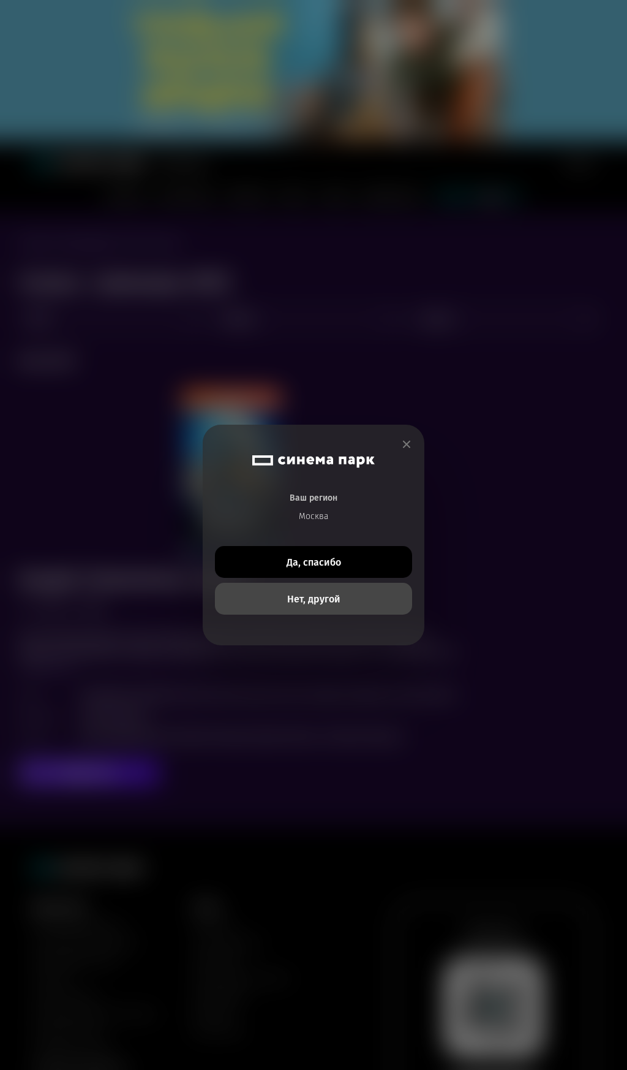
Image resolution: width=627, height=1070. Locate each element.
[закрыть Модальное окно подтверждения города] (406, 444)
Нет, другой (313, 599)
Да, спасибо (314, 562)
